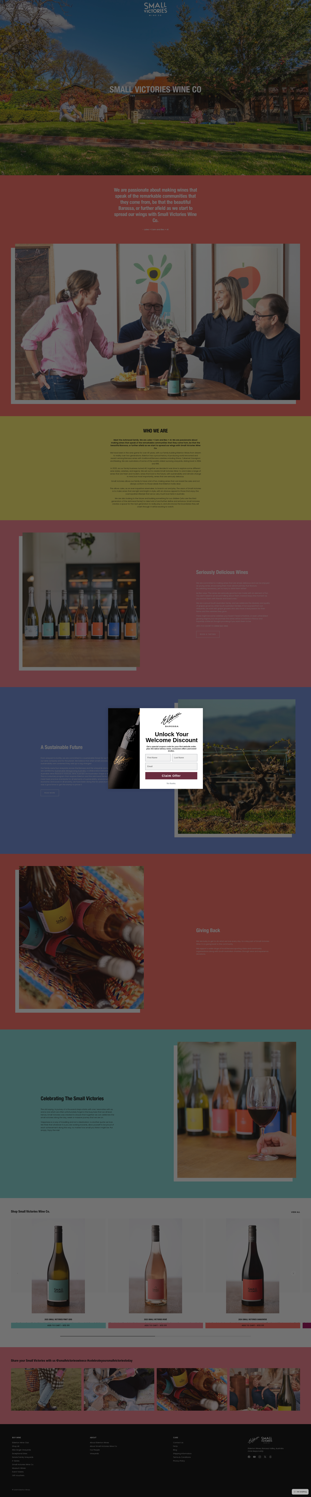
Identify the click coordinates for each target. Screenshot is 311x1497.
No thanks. (171, 783)
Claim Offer (171, 775)
